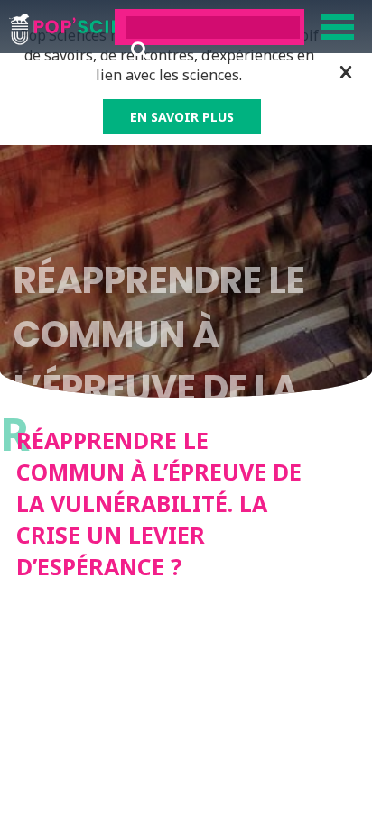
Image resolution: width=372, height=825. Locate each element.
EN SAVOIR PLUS (182, 116)
